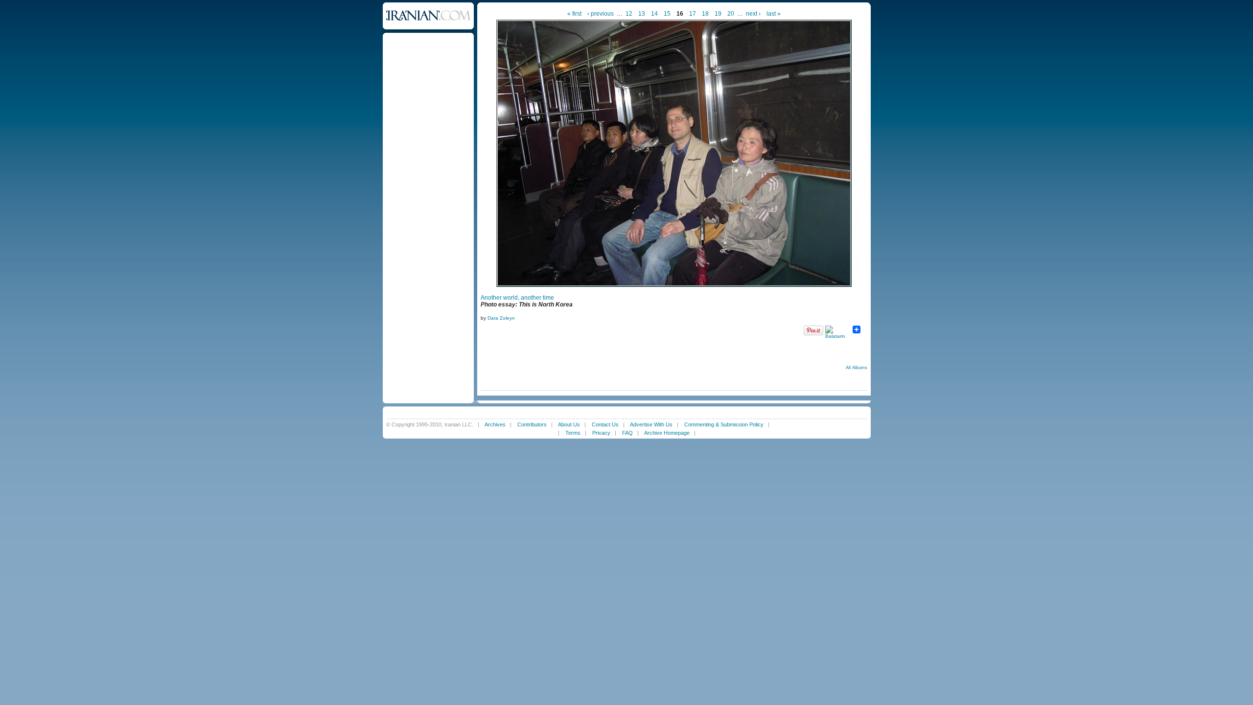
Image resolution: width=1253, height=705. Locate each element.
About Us (569, 424)
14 (654, 13)
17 (692, 13)
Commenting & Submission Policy (724, 424)
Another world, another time (517, 297)
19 (718, 13)
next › (753, 13)
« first (574, 13)
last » (773, 13)
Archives (495, 424)
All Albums (856, 367)
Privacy (601, 433)
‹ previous (600, 13)
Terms (572, 433)
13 (641, 13)
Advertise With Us (651, 424)
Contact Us (605, 424)
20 (730, 13)
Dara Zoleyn (501, 318)
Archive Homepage (667, 433)
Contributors (532, 424)
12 (629, 13)
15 (667, 13)
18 (705, 13)
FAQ (627, 433)
